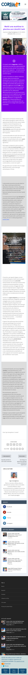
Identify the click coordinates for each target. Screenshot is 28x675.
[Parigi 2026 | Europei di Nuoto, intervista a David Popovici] (5, 569)
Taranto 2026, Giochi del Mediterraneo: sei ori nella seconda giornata (16, 551)
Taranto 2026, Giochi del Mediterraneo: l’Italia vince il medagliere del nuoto (14, 241)
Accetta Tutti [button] (23, 671)
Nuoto (2, 586)
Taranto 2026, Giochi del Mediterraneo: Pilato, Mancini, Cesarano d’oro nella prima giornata (15, 560)
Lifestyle (10, 34)
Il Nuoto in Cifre (5, 598)
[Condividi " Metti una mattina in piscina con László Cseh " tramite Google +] (14, 444)
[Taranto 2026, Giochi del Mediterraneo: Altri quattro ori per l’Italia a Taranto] (5, 543)
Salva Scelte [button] (14, 671)
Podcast (3, 594)
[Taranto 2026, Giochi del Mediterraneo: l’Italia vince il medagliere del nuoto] (5, 534)
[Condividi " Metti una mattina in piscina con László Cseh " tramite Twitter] (10, 444)
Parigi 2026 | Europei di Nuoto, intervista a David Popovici (15, 569)
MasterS (3, 590)
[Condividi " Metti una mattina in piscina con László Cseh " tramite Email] (17, 444)
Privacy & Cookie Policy (6, 606)
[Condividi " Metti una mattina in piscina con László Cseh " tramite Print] (20, 444)
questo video (6, 219)
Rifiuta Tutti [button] (5, 671)
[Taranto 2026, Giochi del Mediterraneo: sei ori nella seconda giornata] (5, 551)
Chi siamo (3, 602)
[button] (2, 664)
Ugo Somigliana (13, 32)
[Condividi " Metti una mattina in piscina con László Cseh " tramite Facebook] (7, 444)
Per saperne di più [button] (19, 661)
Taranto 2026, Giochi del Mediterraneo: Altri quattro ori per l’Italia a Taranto (16, 543)
